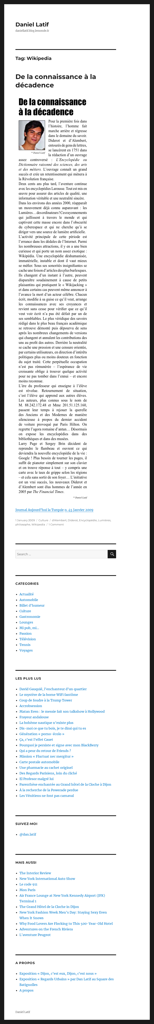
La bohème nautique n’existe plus (46, 723)
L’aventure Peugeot (35, 935)
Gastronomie (29, 617)
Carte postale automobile (39, 762)
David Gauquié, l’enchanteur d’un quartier (53, 689)
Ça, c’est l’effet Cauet (36, 740)
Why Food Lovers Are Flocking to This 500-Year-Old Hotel (66, 924)
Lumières (104, 520)
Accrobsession (30, 706)
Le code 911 (28, 884)
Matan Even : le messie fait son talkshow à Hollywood (62, 711)
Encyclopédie (88, 520)
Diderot (73, 520)
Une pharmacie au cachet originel (46, 768)
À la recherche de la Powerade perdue (48, 790)
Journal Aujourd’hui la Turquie (39, 510)
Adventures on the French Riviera (46, 929)
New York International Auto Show (47, 879)
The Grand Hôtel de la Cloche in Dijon (49, 907)
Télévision (27, 639)
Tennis (24, 645)
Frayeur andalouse (34, 717)
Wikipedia (38, 524)
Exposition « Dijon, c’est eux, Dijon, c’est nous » (58, 973)
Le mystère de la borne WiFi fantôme (48, 695)
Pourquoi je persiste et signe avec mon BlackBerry (58, 745)
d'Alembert (59, 520)
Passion (25, 633)
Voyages (26, 650)
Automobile (28, 600)
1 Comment (56, 524)
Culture (43, 520)
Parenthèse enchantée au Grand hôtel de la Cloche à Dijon (65, 784)
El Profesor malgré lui (36, 779)
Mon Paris (27, 890)
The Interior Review (35, 873)
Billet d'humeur (32, 605)
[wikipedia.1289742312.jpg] (65, 298)
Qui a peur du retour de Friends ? (45, 751)
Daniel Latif (32, 24)
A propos (26, 990)
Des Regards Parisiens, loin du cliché (48, 773)
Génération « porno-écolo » (41, 734)
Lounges (26, 622)
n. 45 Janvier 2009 (79, 510)
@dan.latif (27, 834)
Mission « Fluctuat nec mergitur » (46, 756)
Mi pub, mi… (29, 628)
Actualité (26, 594)
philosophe (22, 524)
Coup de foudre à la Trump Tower (45, 700)
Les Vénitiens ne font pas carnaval (46, 796)
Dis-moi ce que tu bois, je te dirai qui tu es (52, 728)
